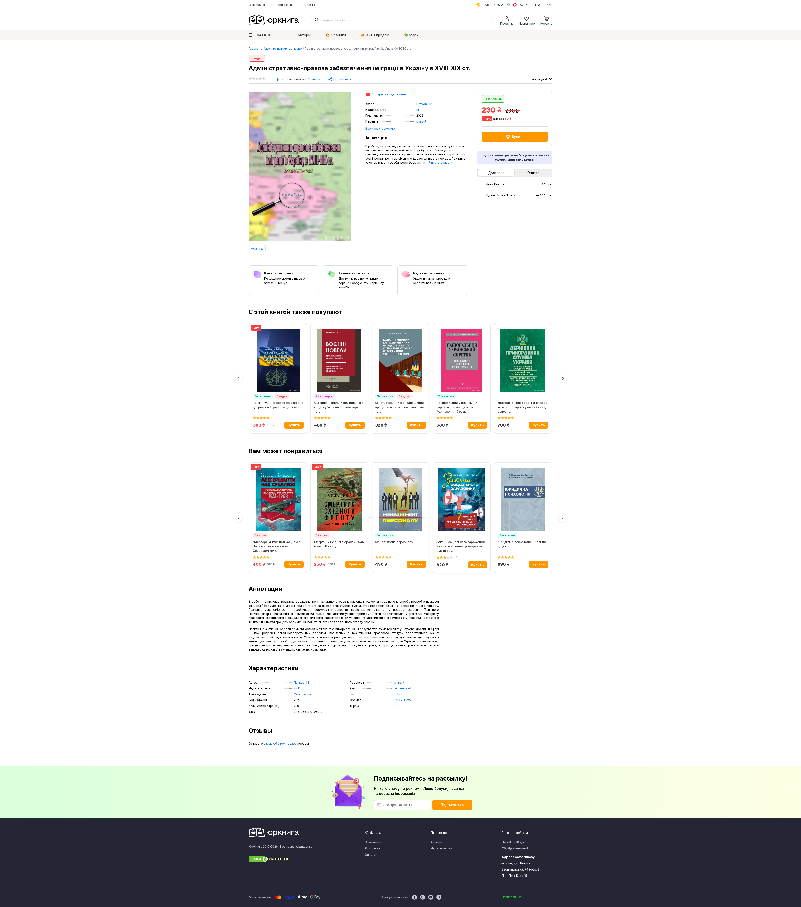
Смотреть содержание (389, 94)
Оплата (309, 4)
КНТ (419, 109)
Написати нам (511, 897)
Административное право (282, 48)
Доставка (285, 4)
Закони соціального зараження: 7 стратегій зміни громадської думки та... (461, 546)
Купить (518, 137)
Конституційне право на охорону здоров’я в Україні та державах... (278, 405)
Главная (254, 48)
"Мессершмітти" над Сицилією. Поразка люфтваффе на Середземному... (277, 546)
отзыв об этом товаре (280, 743)
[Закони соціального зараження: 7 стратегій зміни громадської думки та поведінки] (461, 499)
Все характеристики (380, 128)
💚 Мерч (411, 35)
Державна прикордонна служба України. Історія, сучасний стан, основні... (522, 407)
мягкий (421, 121)
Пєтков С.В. (424, 104)
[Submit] (316, 20)
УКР (549, 5)
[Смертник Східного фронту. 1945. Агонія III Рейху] (339, 499)
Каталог (265, 35)
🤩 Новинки (336, 35)
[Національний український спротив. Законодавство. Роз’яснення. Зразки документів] (461, 360)
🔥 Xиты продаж (375, 35)
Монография (303, 694)
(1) (455, 557)
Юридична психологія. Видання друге (521, 544)
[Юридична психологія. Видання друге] (522, 499)
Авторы (304, 35)
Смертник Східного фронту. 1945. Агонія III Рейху (339, 544)
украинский (402, 688)
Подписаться (452, 805)
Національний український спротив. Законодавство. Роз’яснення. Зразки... (456, 407)
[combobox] (402, 20)
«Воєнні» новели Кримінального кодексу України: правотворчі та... (338, 407)
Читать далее (439, 162)
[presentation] (238, 378)
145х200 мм (402, 700)
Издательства (441, 848)
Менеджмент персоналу (394, 542)
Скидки (258, 248)
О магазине (257, 4)
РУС (538, 5)
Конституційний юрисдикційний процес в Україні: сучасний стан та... (399, 407)
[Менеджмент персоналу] (400, 499)
